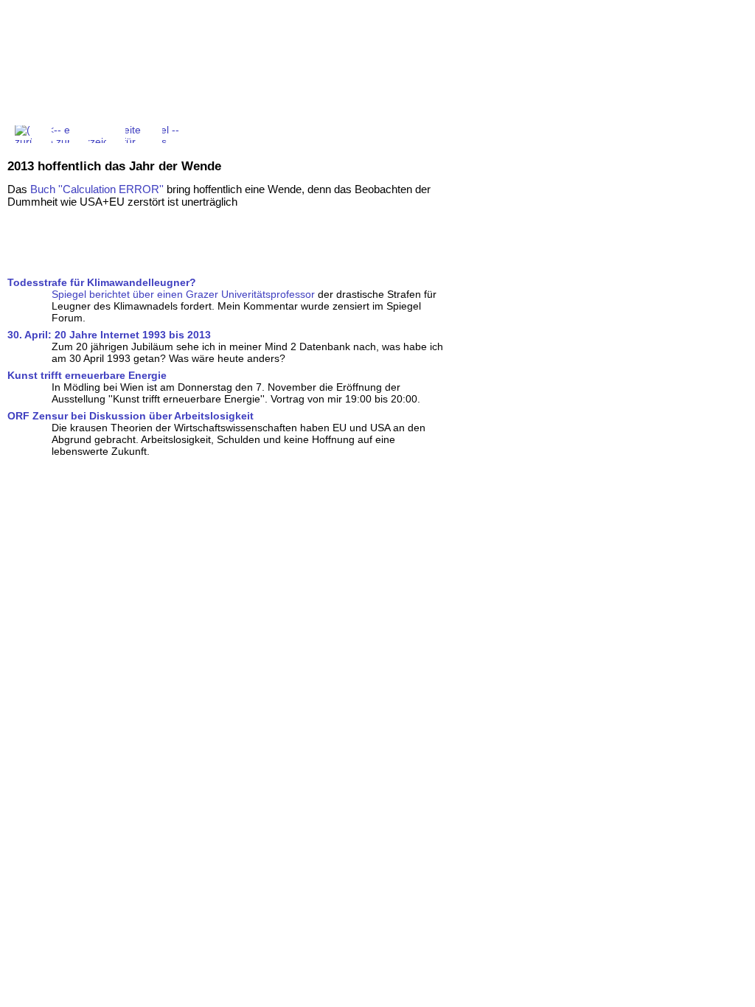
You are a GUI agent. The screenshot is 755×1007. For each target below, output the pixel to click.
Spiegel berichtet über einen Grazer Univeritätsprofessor (183, 294)
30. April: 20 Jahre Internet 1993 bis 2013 (109, 335)
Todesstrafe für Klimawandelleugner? (101, 282)
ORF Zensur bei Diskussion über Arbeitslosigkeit (130, 416)
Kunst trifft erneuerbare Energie (87, 375)
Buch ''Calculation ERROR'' (97, 189)
